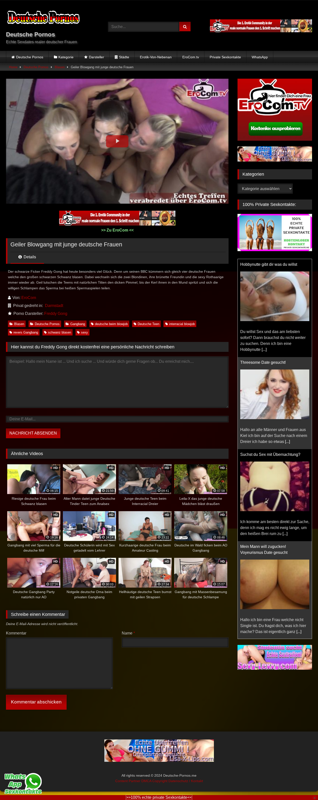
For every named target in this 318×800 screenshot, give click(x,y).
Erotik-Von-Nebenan (156, 57)
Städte (124, 57)
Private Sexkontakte (225, 57)
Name (128, 633)
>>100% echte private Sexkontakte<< (159, 797)
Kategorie (66, 57)
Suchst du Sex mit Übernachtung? (270, 454)
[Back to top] (302, 785)
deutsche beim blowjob (111, 324)
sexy (84, 332)
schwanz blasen (59, 332)
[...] (264, 349)
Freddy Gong (55, 313)
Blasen (60, 67)
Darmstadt (54, 305)
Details (29, 257)
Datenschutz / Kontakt (185, 781)
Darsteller (96, 57)
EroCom (28, 298)
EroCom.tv (190, 57)
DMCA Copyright (154, 781)
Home (13, 67)
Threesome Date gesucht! (263, 362)
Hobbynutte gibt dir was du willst (268, 264)
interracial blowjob (182, 324)
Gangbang (77, 324)
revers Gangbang (25, 332)
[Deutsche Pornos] (43, 18)
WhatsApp (260, 57)
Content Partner (128, 781)
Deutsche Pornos (29, 57)
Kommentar (16, 633)
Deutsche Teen (148, 324)
